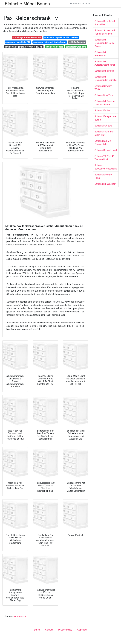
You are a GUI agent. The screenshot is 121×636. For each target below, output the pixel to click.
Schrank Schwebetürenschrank (106, 167)
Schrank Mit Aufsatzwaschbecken (105, 63)
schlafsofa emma (77, 41)
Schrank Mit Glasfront (105, 183)
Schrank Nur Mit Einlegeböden (103, 142)
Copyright (82, 629)
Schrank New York (104, 95)
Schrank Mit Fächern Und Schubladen (105, 102)
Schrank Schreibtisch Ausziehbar (105, 22)
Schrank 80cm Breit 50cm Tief (104, 133)
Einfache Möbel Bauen (27, 3)
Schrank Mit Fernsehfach (101, 54)
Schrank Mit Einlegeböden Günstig (106, 78)
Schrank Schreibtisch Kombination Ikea (105, 32)
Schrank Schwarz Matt (106, 150)
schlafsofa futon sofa (76, 46)
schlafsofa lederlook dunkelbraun (49, 41)
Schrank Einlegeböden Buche (106, 118)
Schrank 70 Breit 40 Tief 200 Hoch (104, 157)
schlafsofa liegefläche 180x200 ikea (61, 37)
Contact (49, 629)
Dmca (37, 629)
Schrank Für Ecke (103, 125)
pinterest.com (20, 615)
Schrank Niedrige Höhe (103, 176)
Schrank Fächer (102, 110)
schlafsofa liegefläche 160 (17, 41)
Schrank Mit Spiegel (104, 70)
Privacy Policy (65, 629)
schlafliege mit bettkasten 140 (26, 37)
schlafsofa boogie (54, 46)
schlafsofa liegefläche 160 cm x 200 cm (24, 46)
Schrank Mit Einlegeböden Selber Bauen (105, 43)
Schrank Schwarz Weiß (103, 87)
